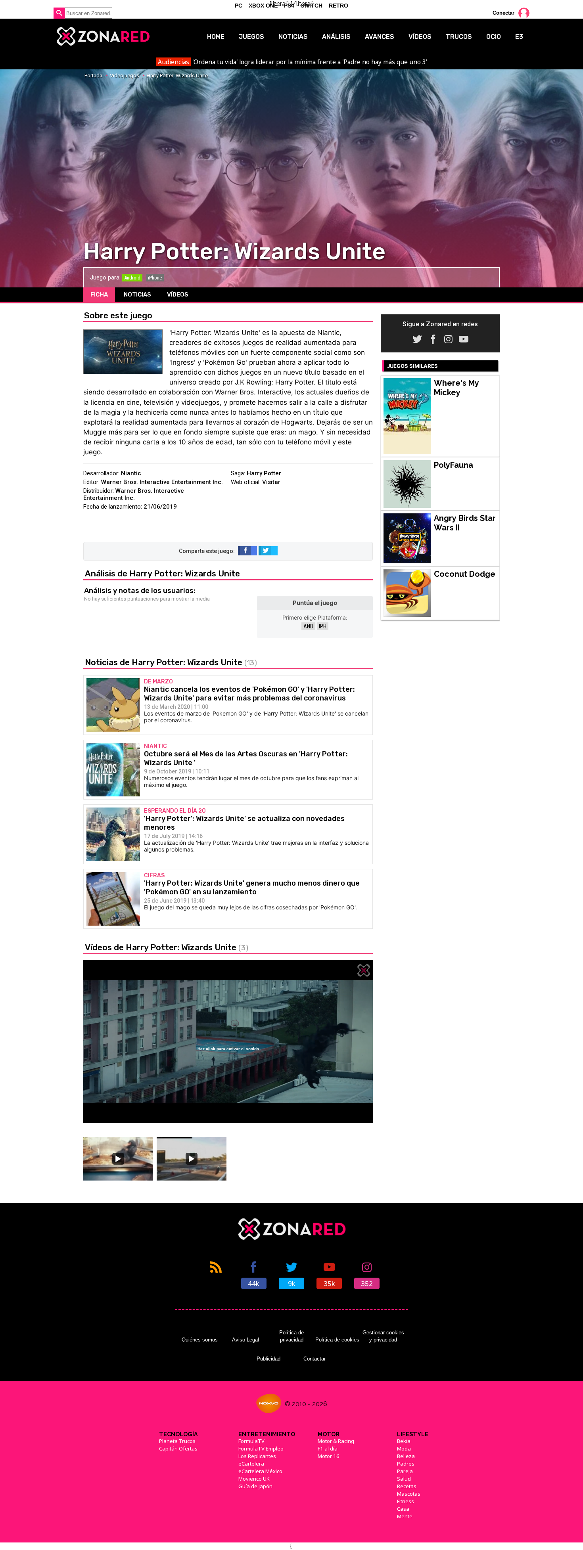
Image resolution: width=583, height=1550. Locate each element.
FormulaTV (251, 1441)
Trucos (459, 36)
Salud (404, 1478)
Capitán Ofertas (178, 1448)
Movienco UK (254, 1478)
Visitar (271, 482)
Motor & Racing (336, 1441)
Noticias (293, 36)
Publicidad (268, 1359)
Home (215, 36)
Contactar (314, 1359)
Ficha (99, 294)
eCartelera (251, 1463)
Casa (403, 1508)
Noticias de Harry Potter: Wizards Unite (171, 662)
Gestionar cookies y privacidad (383, 1336)
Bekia (403, 1441)
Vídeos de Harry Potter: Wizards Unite (166, 947)
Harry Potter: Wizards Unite (177, 75)
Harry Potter (264, 473)
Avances (379, 36)
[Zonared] (103, 36)
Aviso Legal (245, 1340)
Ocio (493, 36)
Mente (404, 1516)
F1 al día (328, 1448)
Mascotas (408, 1493)
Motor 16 (328, 1456)
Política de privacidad (291, 1336)
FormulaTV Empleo (261, 1448)
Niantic (131, 473)
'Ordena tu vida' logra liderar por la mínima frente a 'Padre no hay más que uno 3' (292, 61)
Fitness (405, 1501)
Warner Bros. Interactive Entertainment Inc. (162, 482)
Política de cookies (337, 1340)
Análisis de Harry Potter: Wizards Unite (162, 573)
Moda (404, 1448)
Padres (405, 1463)
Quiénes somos (200, 1340)
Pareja (405, 1471)
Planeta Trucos (177, 1441)
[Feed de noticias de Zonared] (216, 1274)
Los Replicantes (257, 1456)
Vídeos (419, 36)
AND (308, 626)
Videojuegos (124, 75)
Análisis (336, 36)
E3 (519, 36)
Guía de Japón (255, 1486)
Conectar (503, 13)
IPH (322, 626)
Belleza (406, 1456)
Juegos (251, 36)
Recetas (406, 1486)
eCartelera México (260, 1471)
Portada (93, 75)
